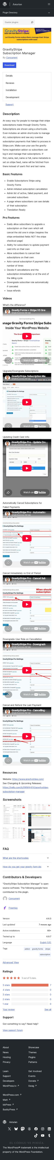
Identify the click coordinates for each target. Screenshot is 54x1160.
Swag (32, 1085)
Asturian (13, 1122)
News (6, 1052)
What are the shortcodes (16, 858)
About (6, 1047)
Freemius (13, 908)
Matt (7, 1099)
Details (9, 75)
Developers (8, 1080)
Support (10, 104)
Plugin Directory (10, 12)
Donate (33, 1080)
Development (12, 97)
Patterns (32, 1062)
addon (27, 949)
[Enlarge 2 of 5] (22, 830)
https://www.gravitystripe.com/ (28, 779)
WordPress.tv (11, 1085)
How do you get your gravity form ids (22, 866)
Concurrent (11, 57)
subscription (45, 954)
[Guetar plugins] (32, 22)
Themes (32, 1052)
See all (48, 1009)
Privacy (6, 1062)
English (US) (45, 942)
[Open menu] (49, 4)
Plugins (31, 1057)
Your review (9, 1009)
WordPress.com (12, 1094)
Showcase (33, 1047)
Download (9, 65)
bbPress (8, 1104)
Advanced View (11, 962)
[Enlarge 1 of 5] (22, 807)
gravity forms (37, 949)
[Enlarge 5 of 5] (47, 832)
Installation (11, 90)
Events (31, 1076)
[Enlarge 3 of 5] (47, 807)
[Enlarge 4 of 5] (47, 816)
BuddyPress (10, 1109)
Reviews (10, 83)
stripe (47, 949)
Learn (5, 1071)
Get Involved (35, 1071)
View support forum (13, 1030)
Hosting (7, 1057)
